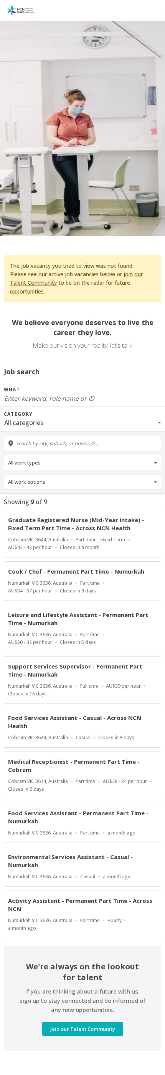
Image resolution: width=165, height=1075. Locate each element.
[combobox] (82, 443)
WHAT (12, 389)
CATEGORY (18, 414)
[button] (82, 422)
